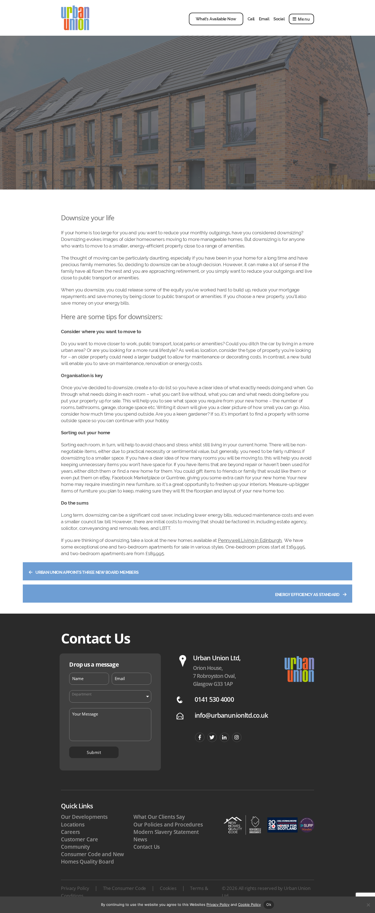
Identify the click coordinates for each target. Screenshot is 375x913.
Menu (304, 19)
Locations (73, 824)
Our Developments (84, 816)
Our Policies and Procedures (168, 824)
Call (251, 18)
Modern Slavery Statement (166, 832)
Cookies (168, 888)
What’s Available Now (216, 18)
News (140, 839)
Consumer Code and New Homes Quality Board (92, 858)
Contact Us (146, 846)
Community (75, 846)
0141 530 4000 (214, 699)
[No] (368, 905)
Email (264, 18)
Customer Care (79, 839)
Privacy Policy (75, 888)
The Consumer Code (124, 888)
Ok (268, 904)
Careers (70, 832)
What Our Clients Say (159, 816)
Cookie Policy (249, 904)
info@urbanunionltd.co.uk (231, 715)
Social (278, 18)
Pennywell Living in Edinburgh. (250, 540)
